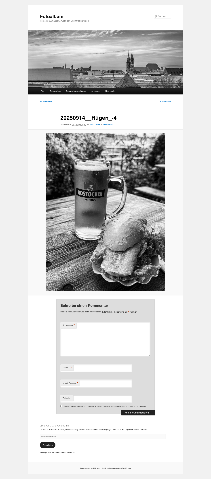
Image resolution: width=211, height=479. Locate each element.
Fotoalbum (51, 16)
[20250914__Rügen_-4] (105, 212)
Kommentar (69, 325)
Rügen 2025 (108, 124)
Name (67, 367)
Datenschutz (55, 91)
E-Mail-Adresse (70, 382)
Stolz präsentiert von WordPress (116, 468)
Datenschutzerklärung (76, 91)
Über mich (109, 91)
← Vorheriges (46, 101)
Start (43, 91)
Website (66, 397)
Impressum (96, 91)
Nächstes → (165, 101)
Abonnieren (48, 445)
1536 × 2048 (95, 124)
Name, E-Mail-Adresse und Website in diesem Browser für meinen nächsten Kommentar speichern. (106, 406)
